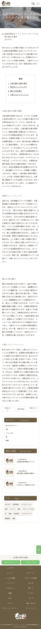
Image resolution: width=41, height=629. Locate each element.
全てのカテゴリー (12, 425)
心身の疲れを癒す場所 (18, 83)
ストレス (12, 509)
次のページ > (33, 409)
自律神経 (16, 513)
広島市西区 (16, 504)
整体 (14, 518)
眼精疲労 (7, 518)
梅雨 (7, 440)
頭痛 (10, 513)
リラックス (9, 433)
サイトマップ (31, 608)
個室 (19, 509)
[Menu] (37, 3)
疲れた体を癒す (16, 91)
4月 (7, 429)
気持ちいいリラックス (18, 87)
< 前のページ (7, 409)
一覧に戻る (20, 409)
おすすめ (7, 504)
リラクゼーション (26, 504)
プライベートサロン (28, 509)
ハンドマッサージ (26, 513)
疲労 (6, 509)
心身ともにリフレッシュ (19, 94)
